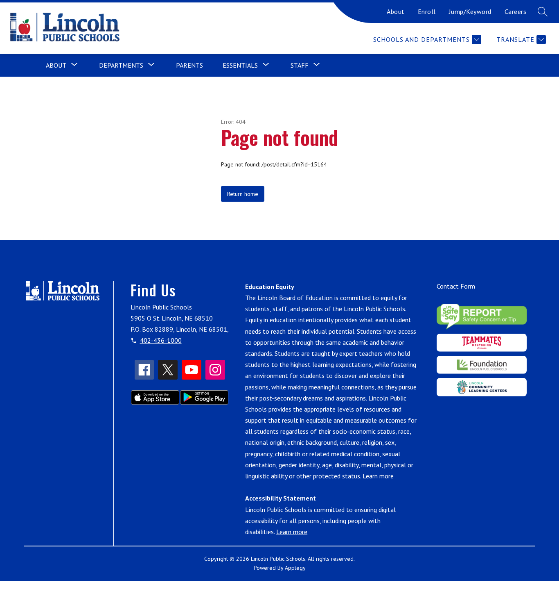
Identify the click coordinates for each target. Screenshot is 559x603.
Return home (242, 194)
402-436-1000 (160, 340)
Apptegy (295, 567)
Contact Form (456, 286)
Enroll (427, 11)
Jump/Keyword (470, 11)
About (396, 11)
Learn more (378, 476)
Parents (189, 65)
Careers (516, 11)
